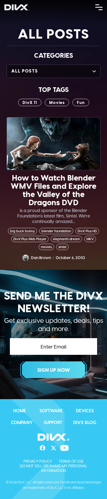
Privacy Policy (38, 461)
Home (19, 410)
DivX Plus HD (87, 231)
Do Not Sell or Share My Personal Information (53, 468)
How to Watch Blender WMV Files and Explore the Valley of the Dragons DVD (53, 189)
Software (51, 410)
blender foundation (56, 231)
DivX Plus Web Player (29, 239)
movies (57, 102)
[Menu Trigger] (99, 7)
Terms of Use (71, 461)
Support (53, 422)
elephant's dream (66, 239)
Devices (85, 410)
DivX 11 (29, 102)
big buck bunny (22, 231)
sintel (62, 247)
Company (22, 422)
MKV (90, 239)
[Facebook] (42, 448)
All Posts (24, 70)
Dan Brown (41, 257)
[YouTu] (64, 448)
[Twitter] (53, 448)
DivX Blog (84, 422)
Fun (81, 102)
